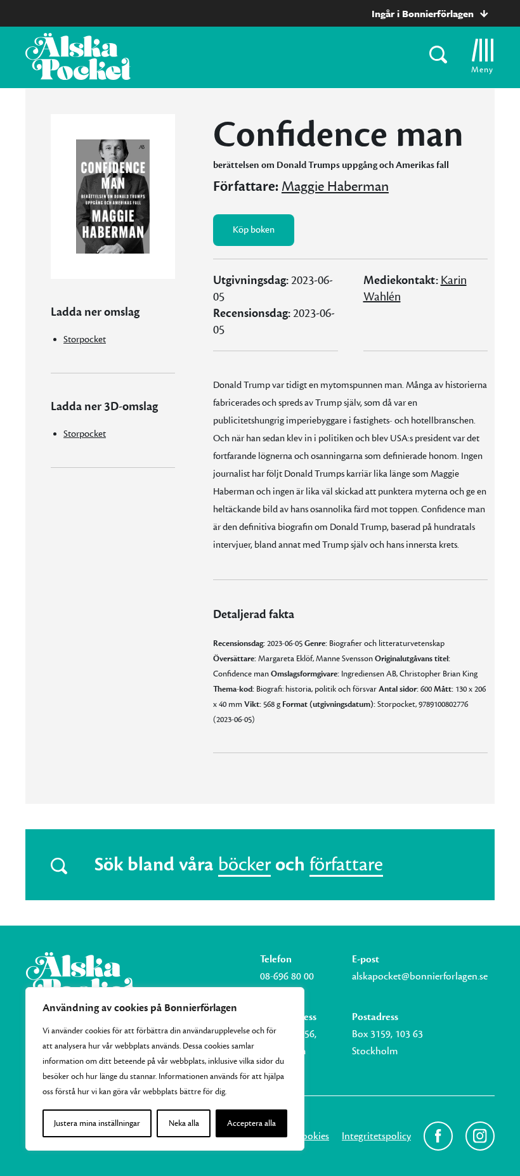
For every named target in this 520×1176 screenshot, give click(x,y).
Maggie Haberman (335, 186)
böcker (244, 865)
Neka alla (184, 1123)
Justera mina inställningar (97, 1123)
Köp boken (254, 230)
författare (346, 865)
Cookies (312, 1136)
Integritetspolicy (376, 1136)
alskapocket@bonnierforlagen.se (420, 976)
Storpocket (84, 339)
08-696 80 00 (287, 976)
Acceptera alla (251, 1123)
